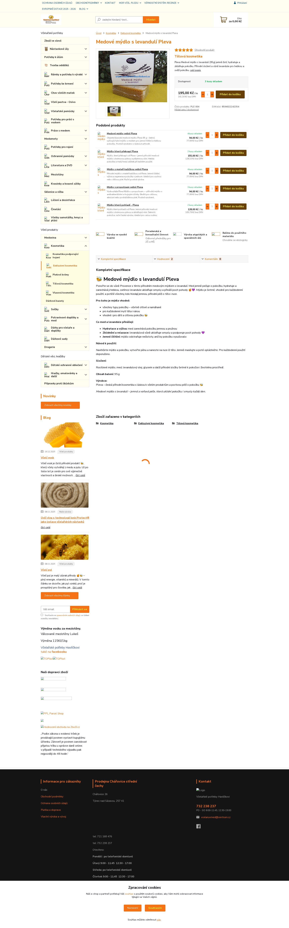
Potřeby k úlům (53, 57)
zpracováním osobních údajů (68, 615)
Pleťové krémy (61, 274)
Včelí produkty (66, 451)
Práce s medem (60, 130)
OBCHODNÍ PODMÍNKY (87, 3)
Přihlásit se (79, 609)
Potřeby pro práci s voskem (62, 121)
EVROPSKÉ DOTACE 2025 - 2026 (59, 9)
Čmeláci (56, 209)
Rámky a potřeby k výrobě (67, 74)
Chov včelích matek (63, 93)
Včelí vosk (47, 457)
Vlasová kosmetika (63, 292)
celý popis (195, 70)
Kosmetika (57, 246)
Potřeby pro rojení (62, 147)
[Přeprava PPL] (53, 681)
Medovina (50, 237)
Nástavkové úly (59, 49)
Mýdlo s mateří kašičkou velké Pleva (127, 169)
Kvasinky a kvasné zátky (66, 183)
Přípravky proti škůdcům (59, 383)
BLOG (82, 9)
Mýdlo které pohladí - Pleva (123, 205)
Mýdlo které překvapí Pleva (122, 151)
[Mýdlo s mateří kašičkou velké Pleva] (101, 172)
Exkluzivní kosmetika (65, 265)
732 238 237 (206, 806)
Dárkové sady (59, 339)
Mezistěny (57, 174)
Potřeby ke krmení (62, 83)
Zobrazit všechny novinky (57, 405)
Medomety (51, 138)
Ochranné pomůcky (62, 156)
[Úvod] (67, 19)
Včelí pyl (46, 570)
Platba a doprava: (51, 810)
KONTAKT (110, 3)
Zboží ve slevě (52, 40)
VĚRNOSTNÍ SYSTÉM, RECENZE (160, 3)
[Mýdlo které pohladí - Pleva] (101, 208)
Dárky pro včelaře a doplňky (62, 329)
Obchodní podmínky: (52, 796)
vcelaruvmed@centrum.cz (215, 817)
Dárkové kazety (55, 300)
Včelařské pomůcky (62, 111)
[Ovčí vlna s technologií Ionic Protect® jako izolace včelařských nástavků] (64, 496)
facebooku (59, 652)
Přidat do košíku (230, 94)
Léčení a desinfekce (63, 200)
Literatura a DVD (61, 165)
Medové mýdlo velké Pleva (122, 133)
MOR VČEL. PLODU (128, 3)
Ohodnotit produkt (204, 50)
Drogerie (49, 347)
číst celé (80, 475)
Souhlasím (155, 908)
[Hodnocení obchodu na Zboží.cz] (60, 727)
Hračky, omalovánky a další (64, 375)
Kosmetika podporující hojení (65, 256)
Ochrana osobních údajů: (54, 803)
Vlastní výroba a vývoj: (53, 816)
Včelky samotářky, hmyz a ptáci (67, 219)
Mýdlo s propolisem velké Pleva (125, 187)
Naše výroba (65, 511)
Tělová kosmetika (63, 283)
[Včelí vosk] (64, 435)
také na (46, 652)
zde (159, 919)
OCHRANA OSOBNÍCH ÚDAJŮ (57, 3)
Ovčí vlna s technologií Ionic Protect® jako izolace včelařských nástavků (65, 520)
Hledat (151, 20)
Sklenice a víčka (53, 192)
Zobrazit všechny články (57, 595)
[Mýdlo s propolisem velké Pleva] (101, 190)
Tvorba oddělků (59, 65)
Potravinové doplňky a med (64, 319)
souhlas (129, 893)
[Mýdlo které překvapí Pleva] (101, 154)
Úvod (98, 33)
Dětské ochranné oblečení (66, 365)
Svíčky (55, 309)
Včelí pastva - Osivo (63, 102)
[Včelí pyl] (64, 548)
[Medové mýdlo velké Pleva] (101, 136)
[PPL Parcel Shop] (52, 713)
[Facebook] (200, 827)
